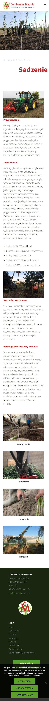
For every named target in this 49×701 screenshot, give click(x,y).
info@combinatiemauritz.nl (19, 593)
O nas (11, 626)
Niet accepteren (24, 688)
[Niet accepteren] (45, 682)
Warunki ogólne (16, 648)
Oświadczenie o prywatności (22, 652)
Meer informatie (24, 695)
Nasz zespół (14, 630)
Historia (12, 634)
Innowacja (13, 637)
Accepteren (24, 681)
